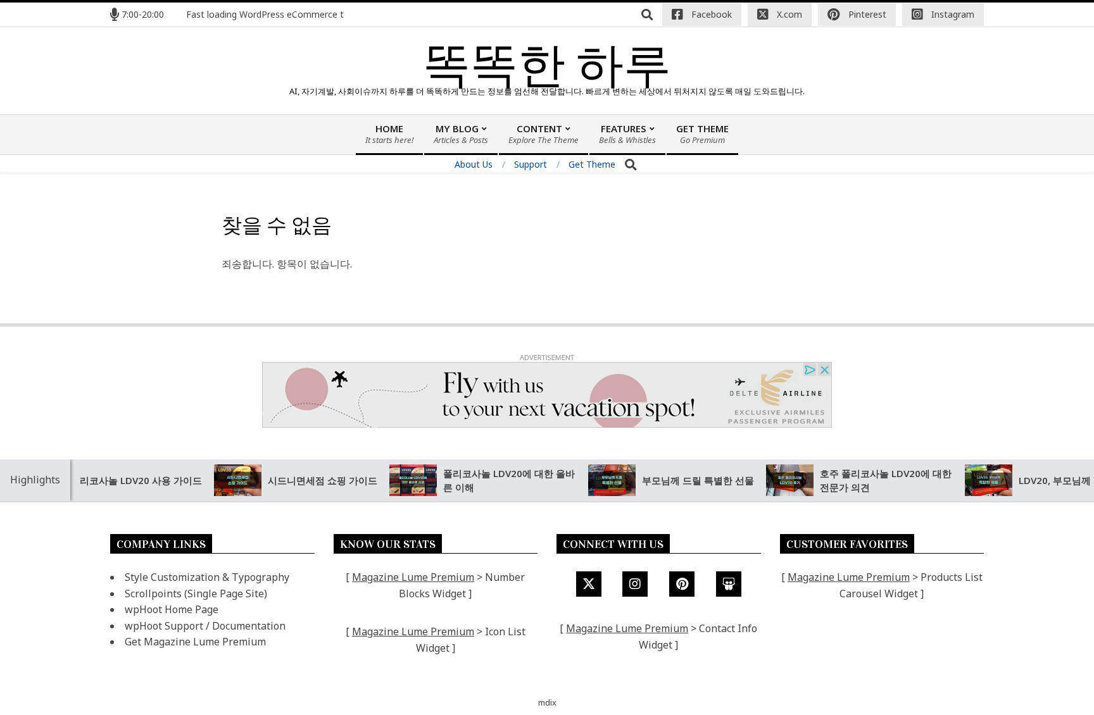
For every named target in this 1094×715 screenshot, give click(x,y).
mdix (547, 702)
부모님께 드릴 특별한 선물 (682, 480)
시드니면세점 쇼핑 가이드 (307, 480)
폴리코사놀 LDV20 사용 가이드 (120, 480)
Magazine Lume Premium (413, 577)
